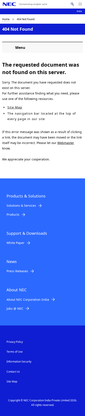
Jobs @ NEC (15, 308)
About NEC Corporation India (28, 299)
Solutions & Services (21, 205)
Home (6, 19)
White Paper (15, 243)
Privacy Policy (15, 342)
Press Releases (17, 271)
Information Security (19, 361)
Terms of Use (15, 352)
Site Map (14, 107)
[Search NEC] (72, 4)
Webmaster (65, 143)
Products (13, 214)
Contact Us (13, 371)
